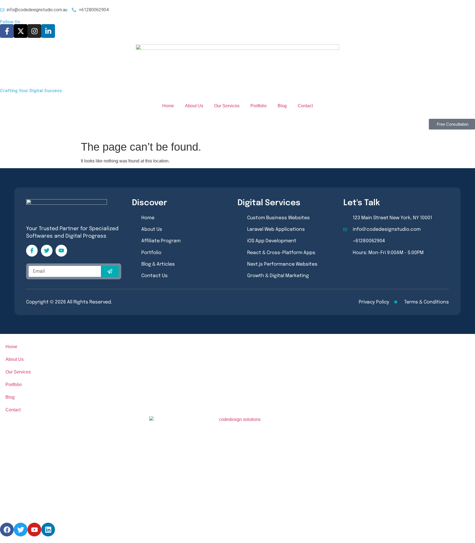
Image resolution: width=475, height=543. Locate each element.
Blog (282, 105)
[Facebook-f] (7, 31)
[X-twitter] (20, 31)
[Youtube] (61, 250)
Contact (305, 105)
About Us (194, 105)
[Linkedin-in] (48, 31)
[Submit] (110, 271)
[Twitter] (47, 250)
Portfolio (258, 105)
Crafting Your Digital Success (31, 90)
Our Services (226, 105)
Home (168, 105)
